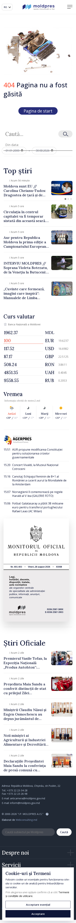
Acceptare (38, 914)
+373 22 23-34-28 (17, 790)
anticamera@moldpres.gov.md (27, 798)
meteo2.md (34, 400)
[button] (65, 199)
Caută (64, 832)
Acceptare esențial (38, 904)
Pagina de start (38, 111)
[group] (38, 188)
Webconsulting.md (26, 819)
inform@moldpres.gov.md (25, 803)
